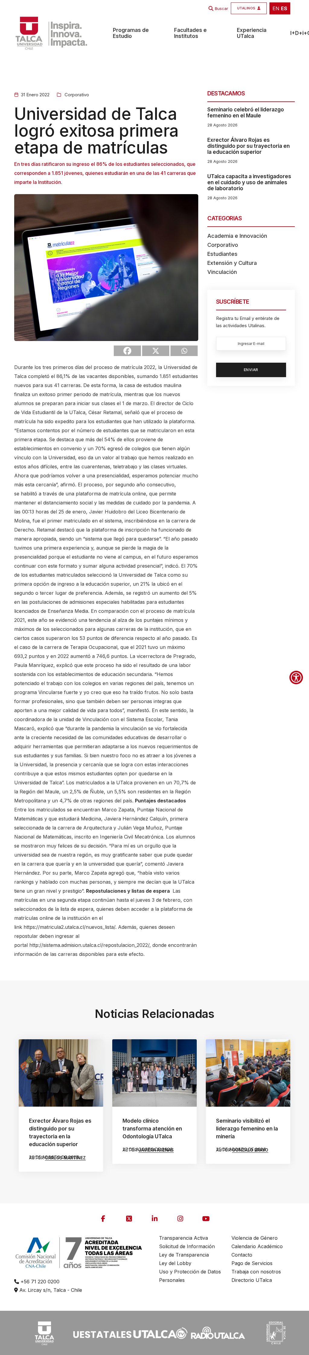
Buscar (221, 8)
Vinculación (222, 272)
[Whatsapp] (184, 351)
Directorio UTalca (251, 1280)
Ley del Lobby (175, 1263)
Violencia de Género (254, 1238)
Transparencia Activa (183, 1238)
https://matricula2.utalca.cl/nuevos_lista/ (69, 927)
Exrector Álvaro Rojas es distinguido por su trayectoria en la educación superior (248, 146)
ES (284, 8)
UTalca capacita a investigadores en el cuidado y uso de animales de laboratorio (249, 182)
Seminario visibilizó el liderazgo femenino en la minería (247, 1129)
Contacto (241, 1255)
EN (275, 8)
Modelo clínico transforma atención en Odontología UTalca (152, 1129)
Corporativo (76, 95)
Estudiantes (222, 254)
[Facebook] (127, 351)
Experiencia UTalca (251, 33)
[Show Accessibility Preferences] (296, 677)
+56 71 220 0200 (39, 1282)
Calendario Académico (257, 1246)
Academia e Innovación (237, 236)
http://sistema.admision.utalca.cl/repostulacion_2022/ (89, 945)
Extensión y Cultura (232, 263)
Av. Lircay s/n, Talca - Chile (50, 1290)
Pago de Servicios (251, 1263)
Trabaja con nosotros (256, 1272)
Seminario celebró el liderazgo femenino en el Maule (245, 113)
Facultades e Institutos (190, 33)
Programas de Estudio (131, 33)
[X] (155, 351)
